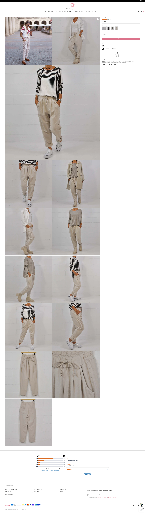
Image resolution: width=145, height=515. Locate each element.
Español (7, 505)
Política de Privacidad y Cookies (11, 489)
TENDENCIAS (77, 11)
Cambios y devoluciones (107, 66)
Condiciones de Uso (8, 491)
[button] (104, 28)
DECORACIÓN (69, 11)
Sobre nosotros (63, 489)
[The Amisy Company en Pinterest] (136, 506)
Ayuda (142, 0)
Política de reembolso (9, 494)
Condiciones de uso (112, 497)
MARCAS (94, 11)
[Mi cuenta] (141, 11)
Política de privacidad (101, 497)
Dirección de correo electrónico (94, 493)
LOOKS (82, 11)
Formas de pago (35, 491)
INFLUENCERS (88, 11)
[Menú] (143, 503)
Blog (61, 492)
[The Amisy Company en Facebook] (133, 506)
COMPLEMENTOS (61, 11)
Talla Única (105, 34)
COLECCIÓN (53, 11)
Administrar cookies (9, 485)
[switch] (141, 510)
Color (103, 25)
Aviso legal (7, 492)
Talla (103, 32)
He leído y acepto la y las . (102, 497)
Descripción (104, 59)
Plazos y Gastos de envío (37, 492)
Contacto (61, 491)
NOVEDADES (47, 11)
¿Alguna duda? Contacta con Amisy (109, 64)
